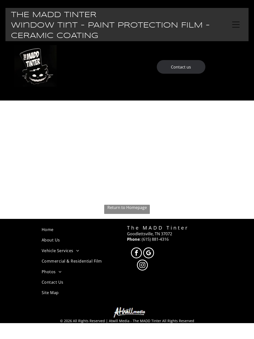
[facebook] (136, 253)
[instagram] (142, 266)
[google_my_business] (148, 253)
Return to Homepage (127, 207)
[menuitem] (84, 229)
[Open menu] (236, 24)
